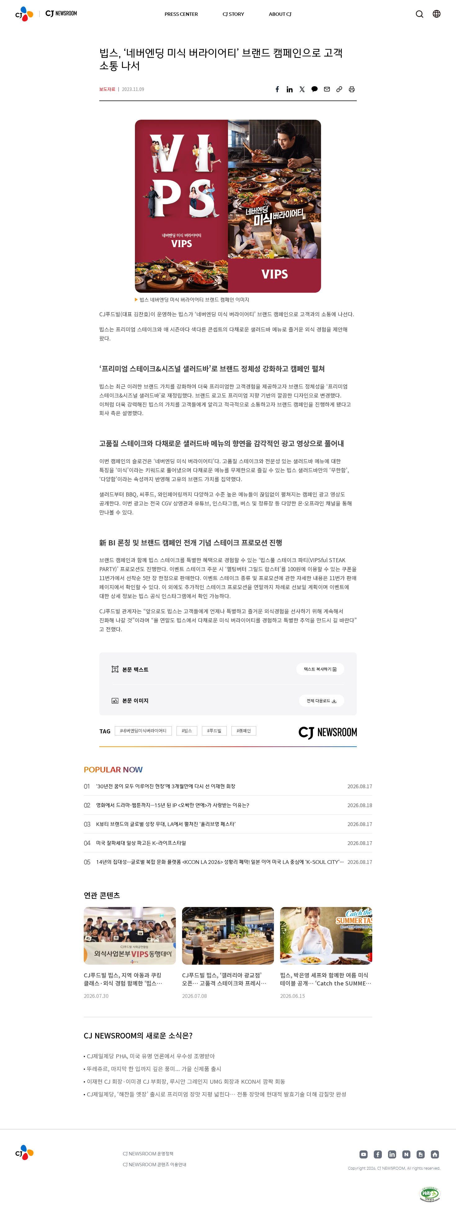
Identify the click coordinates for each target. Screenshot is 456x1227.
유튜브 (363, 1154)
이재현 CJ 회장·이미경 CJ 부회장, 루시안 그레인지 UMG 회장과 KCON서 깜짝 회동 (186, 1081)
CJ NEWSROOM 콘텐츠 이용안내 (154, 1164)
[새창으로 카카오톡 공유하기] (315, 89)
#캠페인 (244, 730)
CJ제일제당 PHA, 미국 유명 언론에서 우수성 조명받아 (151, 1056)
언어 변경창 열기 (436, 14)
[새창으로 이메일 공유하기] (327, 89)
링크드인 (392, 1154)
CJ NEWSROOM (24, 14)
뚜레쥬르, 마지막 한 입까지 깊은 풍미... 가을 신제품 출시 (154, 1069)
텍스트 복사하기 (317, 669)
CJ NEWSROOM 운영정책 (148, 1153)
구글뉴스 (420, 1154)
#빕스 (187, 730)
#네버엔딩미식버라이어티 (143, 730)
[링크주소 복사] (339, 89)
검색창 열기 (419, 14)
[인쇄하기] (352, 89)
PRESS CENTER (181, 14)
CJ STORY (233, 14)
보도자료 (107, 89)
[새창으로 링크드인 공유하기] (290, 89)
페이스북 (377, 1154)
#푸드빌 (214, 730)
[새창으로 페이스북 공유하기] (277, 89)
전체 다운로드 (318, 701)
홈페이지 (434, 1154)
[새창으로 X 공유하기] (302, 89)
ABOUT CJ (280, 14)
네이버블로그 (406, 1154)
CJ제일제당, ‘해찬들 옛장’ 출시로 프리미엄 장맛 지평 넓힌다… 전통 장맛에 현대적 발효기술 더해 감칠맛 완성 (216, 1094)
